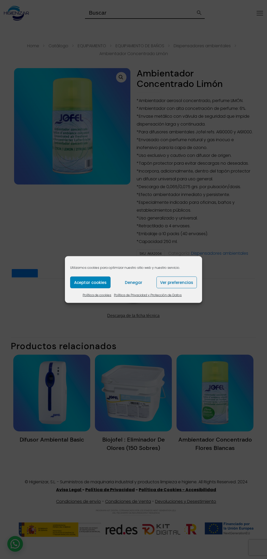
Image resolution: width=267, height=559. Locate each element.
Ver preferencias (176, 282)
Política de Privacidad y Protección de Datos (148, 295)
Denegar (133, 282)
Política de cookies (97, 295)
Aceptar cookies (90, 282)
